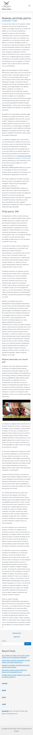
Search (4, 641)
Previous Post (16, 633)
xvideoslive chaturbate (24, 156)
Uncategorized (6, 20)
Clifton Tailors (6, 9)
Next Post (17, 636)
